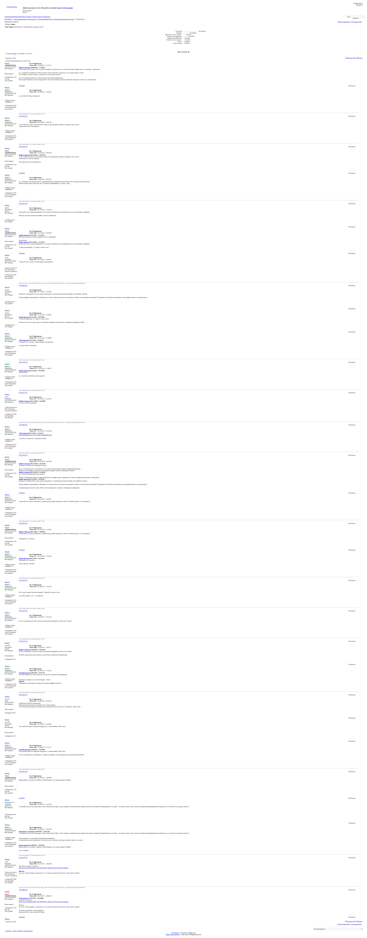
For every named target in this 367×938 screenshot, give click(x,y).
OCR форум (8, 19)
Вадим (14, 53)
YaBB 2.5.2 (191, 933)
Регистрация (68, 8)
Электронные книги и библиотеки (24, 19)
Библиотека (46, 17)
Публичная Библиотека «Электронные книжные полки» (55, 19)
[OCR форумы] (12, 7)
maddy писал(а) (24, 235)
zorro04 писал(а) (24, 673)
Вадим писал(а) (24, 317)
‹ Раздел (14, 931)
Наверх (7, 87)
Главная (7, 17)
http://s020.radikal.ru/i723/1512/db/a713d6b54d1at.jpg (35, 435)
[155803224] (23, 285)
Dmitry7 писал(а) (24, 67)
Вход (59, 8)
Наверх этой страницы (25, 931)
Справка (12, 17)
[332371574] (23, 116)
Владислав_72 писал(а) (27, 831)
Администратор (36, 17)
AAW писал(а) (24, 340)
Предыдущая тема (343, 22)
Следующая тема (355, 22)
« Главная (8, 931)
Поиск (17, 17)
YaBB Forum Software (173, 934)
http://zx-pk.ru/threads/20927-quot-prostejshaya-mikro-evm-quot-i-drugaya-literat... (44, 868)
